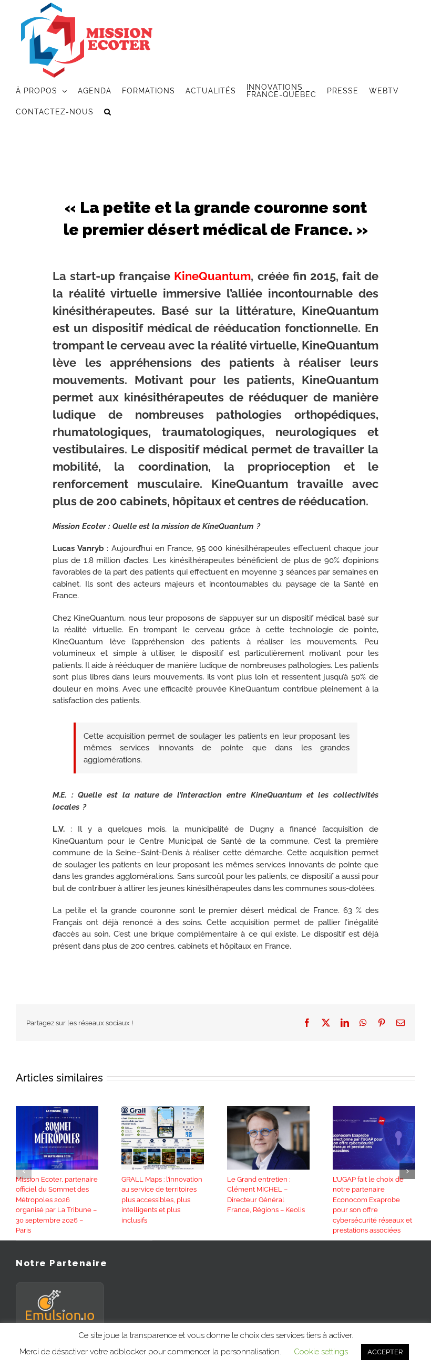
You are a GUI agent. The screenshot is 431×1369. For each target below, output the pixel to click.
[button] (107, 111)
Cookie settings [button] (321, 1351)
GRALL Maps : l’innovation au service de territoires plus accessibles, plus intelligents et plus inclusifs (161, 1199)
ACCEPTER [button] (385, 1352)
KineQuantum (212, 276)
